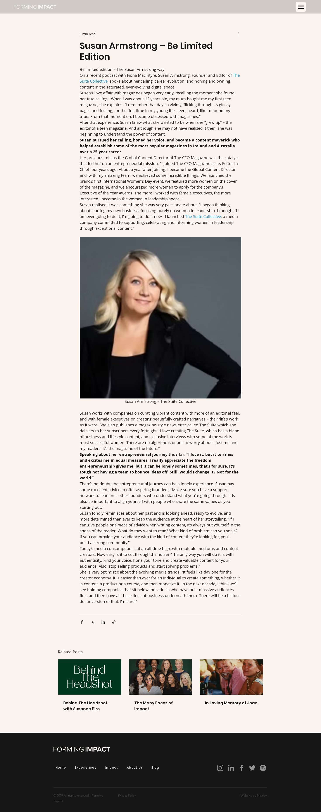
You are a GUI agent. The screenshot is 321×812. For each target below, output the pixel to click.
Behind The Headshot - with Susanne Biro (86, 706)
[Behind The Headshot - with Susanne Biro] (89, 677)
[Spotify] (263, 768)
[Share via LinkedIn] (103, 622)
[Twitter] (252, 768)
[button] (301, 7)
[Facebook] (241, 768)
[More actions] (238, 33)
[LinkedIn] (231, 768)
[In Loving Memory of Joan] (231, 677)
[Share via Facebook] (82, 622)
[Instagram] (220, 768)
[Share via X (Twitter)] (92, 622)
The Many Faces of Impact (153, 706)
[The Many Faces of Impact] (160, 677)
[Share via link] (114, 622)
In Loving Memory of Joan (231, 703)
